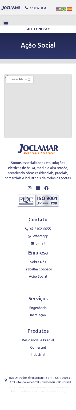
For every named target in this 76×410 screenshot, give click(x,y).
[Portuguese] (64, 9)
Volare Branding (55, 391)
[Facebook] (46, 188)
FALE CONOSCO (38, 29)
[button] (5, 23)
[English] (58, 9)
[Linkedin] (38, 188)
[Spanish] (69, 9)
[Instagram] (29, 188)
